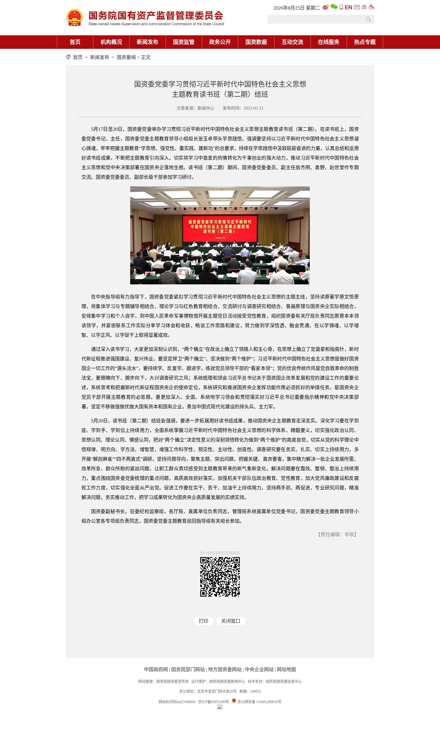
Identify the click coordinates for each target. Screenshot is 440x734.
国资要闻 (126, 57)
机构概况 (111, 42)
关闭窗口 (230, 621)
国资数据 (256, 42)
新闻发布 (147, 42)
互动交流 (292, 42)
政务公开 (220, 42)
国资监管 (184, 42)
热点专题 (365, 42)
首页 (75, 42)
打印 (203, 621)
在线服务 (328, 42)
